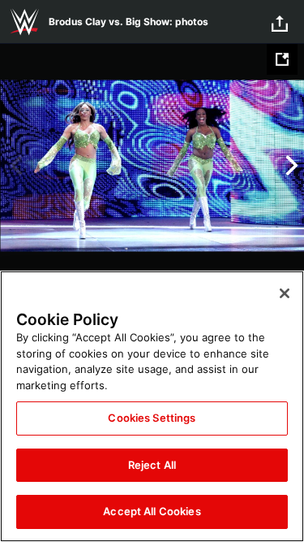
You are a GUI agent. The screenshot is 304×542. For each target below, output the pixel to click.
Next (290, 165)
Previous (14, 165)
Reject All (152, 464)
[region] (152, 406)
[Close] (284, 293)
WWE (24, 22)
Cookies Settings (151, 417)
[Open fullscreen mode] (282, 59)
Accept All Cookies (151, 511)
